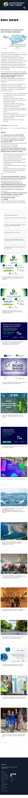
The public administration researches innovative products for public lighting (14, 240)
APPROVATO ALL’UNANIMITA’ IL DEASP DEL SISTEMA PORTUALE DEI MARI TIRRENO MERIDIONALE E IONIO (12, 543)
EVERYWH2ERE (21, 52)
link (2, 129)
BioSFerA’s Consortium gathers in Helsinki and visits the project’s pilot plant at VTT (14, 698)
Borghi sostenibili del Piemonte (12, 232)
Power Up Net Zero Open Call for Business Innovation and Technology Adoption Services (12, 312)
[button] (2, 8)
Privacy (12, 778)
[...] (5, 221)
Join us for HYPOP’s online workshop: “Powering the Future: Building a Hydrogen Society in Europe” (13, 343)
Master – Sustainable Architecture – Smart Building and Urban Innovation (14, 225)
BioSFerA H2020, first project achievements (15, 217)
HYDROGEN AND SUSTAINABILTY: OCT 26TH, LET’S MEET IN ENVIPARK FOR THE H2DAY (13, 665)
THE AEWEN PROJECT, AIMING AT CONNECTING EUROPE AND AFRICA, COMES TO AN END (13, 610)
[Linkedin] (13, 774)
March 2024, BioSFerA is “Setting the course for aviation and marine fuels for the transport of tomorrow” (14, 577)
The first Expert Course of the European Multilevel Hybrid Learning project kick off (13, 735)
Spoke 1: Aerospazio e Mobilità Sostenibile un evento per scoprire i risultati (13, 383)
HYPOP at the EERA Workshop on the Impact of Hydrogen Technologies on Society (12, 416)
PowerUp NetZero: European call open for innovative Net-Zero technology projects (13, 278)
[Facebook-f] (11, 774)
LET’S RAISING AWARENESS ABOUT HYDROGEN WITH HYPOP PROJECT (13, 447)
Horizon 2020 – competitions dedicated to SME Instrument (14, 248)
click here (10, 128)
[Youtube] (15, 774)
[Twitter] (11, 776)
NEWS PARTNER (10, 215)
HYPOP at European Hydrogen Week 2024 (13, 479)
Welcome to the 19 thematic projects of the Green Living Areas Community (13, 637)
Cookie (12, 780)
